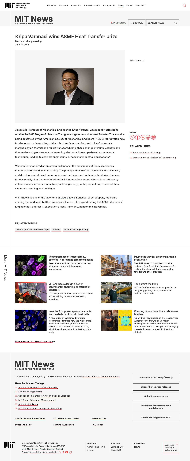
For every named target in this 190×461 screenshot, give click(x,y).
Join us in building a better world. (171, 447)
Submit (176, 23)
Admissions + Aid (92, 5)
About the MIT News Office (30, 418)
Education (51, 5)
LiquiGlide (67, 197)
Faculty (56, 229)
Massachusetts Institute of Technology (40, 443)
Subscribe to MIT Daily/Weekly (156, 377)
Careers (50, 449)
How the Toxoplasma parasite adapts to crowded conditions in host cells (70, 313)
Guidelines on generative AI (156, 417)
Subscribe (120, 23)
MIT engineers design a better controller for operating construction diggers (69, 286)
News (120, 5)
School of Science (28, 404)
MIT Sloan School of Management (36, 400)
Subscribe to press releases (156, 387)
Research (63, 5)
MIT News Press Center (66, 418)
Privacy (25, 452)
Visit (24, 449)
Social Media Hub (50, 452)
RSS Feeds (97, 424)
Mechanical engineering (76, 229)
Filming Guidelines (63, 424)
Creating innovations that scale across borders (156, 313)
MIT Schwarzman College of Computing (40, 408)
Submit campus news (156, 396)
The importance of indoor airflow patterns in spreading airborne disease (70, 258)
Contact (59, 449)
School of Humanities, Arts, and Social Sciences (44, 395)
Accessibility (35, 452)
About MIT (141, 5)
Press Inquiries (23, 424)
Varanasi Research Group (147, 152)
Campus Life (109, 5)
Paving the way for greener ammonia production (155, 258)
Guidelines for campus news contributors (156, 406)
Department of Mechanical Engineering (154, 157)
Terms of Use (99, 418)
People (43, 449)
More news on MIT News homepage (34, 341)
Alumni (129, 5)
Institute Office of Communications (100, 376)
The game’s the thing (146, 284)
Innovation (76, 5)
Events (35, 449)
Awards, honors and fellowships (32, 229)
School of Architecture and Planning (38, 387)
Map (29, 449)
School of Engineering (30, 391)
